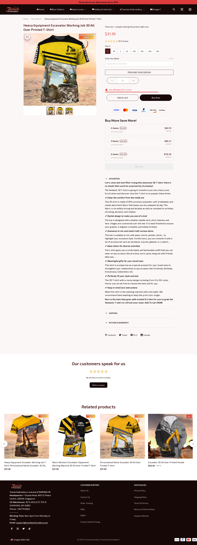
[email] (32, 522)
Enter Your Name (112, 58)
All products (36, 19)
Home (25, 19)
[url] (115, 539)
